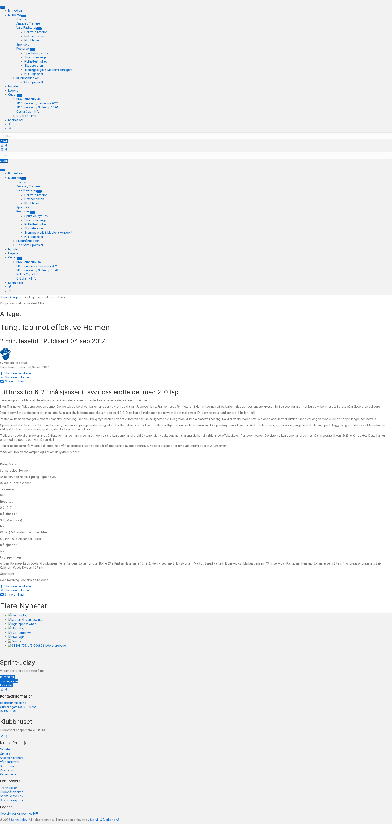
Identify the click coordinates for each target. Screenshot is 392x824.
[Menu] (2, 7)
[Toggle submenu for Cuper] (19, 95)
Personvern (8, 774)
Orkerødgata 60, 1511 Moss (18, 707)
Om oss (5, 753)
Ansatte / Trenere (12, 757)
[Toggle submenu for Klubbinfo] (23, 16)
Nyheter (5, 749)
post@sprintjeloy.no (13, 702)
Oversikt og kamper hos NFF (19, 813)
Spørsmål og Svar (12, 800)
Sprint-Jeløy (19, 819)
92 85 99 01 (8, 711)
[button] (4, 141)
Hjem (3, 297)
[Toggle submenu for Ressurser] (32, 49)
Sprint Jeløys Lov (11, 796)
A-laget (14, 297)
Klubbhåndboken (11, 792)
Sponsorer (7, 766)
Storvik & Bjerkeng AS (105, 819)
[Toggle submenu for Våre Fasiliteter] (39, 28)
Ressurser (6, 770)
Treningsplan (9, 787)
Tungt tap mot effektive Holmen (55, 327)
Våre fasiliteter (9, 762)
